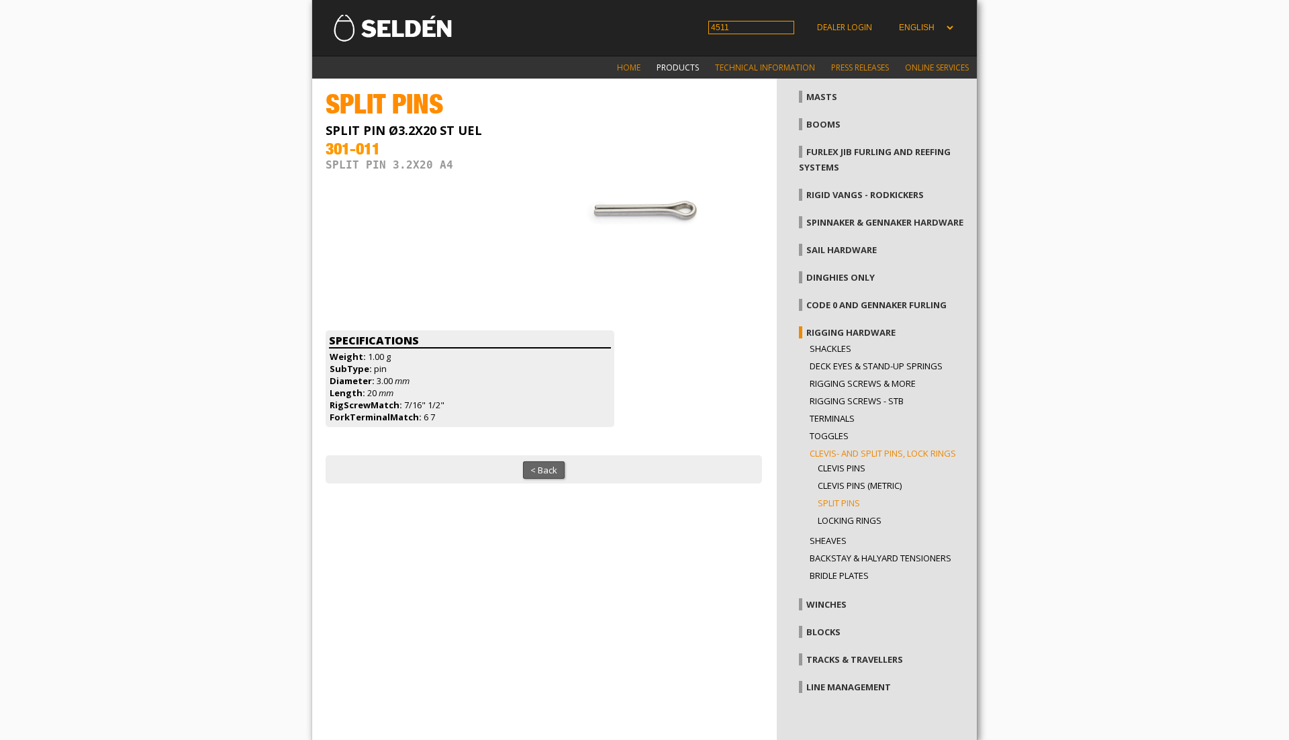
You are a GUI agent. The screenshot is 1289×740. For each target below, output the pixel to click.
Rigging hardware (851, 332)
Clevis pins (841, 468)
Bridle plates (839, 575)
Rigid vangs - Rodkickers (865, 195)
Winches (826, 604)
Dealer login (844, 27)
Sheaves (828, 541)
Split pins (839, 503)
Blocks (823, 632)
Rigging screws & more (863, 383)
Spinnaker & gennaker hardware (884, 222)
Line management (848, 687)
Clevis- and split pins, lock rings (883, 453)
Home (628, 67)
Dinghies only (840, 277)
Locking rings (849, 520)
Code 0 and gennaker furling (876, 305)
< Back (543, 470)
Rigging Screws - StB (857, 401)
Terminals (832, 418)
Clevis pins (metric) (860, 485)
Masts (821, 97)
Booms (823, 124)
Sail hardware (841, 250)
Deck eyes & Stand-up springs (876, 366)
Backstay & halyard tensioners (880, 558)
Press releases (860, 67)
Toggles (829, 436)
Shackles (830, 348)
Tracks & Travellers (854, 659)
